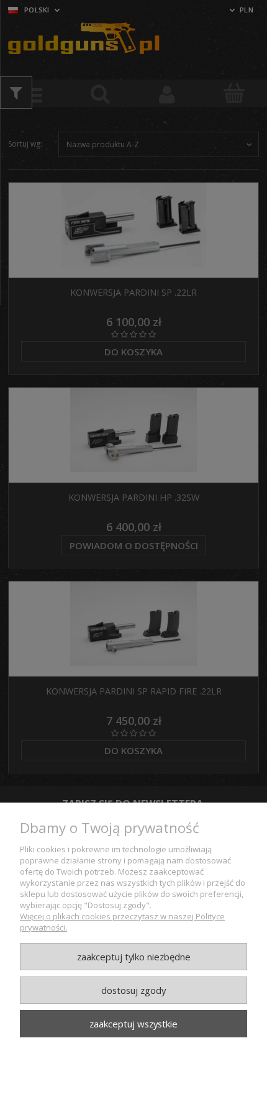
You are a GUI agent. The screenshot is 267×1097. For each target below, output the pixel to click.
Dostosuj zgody (133, 990)
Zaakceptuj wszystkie (133, 1023)
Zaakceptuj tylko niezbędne (134, 956)
